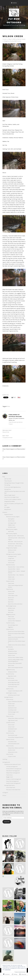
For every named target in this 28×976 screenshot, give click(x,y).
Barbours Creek (12, 550)
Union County (9, 754)
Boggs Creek (9, 777)
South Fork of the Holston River (16, 631)
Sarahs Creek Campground (13, 783)
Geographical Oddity (9, 501)
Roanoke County (10, 564)
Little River (11, 599)
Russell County (10, 674)
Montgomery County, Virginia (13, 554)
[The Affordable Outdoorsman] (8, 893)
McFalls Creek (11, 527)
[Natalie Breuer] (8, 918)
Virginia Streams (8, 514)
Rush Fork (10, 602)
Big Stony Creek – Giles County (16, 535)
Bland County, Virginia (11, 529)
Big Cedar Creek (12, 676)
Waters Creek (11, 731)
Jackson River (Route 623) (15, 663)
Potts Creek (11, 552)
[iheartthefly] (20, 881)
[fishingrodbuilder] (20, 894)
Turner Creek (11, 714)
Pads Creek (11, 616)
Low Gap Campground (11, 766)
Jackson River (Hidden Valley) (15, 657)
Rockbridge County (11, 606)
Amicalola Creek (12, 741)
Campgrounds (6, 762)
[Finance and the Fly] (20, 931)
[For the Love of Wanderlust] (8, 956)
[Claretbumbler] (8, 881)
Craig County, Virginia (11, 548)
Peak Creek (11, 583)
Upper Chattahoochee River (15, 701)
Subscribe (6, 821)
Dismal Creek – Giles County (15, 543)
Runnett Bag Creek (13, 625)
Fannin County (10, 733)
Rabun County (9, 745)
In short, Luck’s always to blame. (12, 499)
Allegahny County (9, 41)
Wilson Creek (11, 618)
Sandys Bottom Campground (13, 768)
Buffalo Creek (11, 608)
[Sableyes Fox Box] (20, 857)
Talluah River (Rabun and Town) (16, 718)
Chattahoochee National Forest (12, 764)
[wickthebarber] (20, 869)
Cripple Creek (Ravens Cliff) (15, 691)
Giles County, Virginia (11, 533)
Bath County (17, 41)
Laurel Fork (11, 593)
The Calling (7, 485)
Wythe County (9, 688)
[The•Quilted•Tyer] (20, 944)
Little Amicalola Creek (13, 743)
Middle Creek (11, 525)
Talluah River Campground (13, 773)
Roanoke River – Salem (14, 569)
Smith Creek (11, 703)
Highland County (10, 669)
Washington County (11, 693)
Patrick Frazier (21, 39)
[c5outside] (8, 857)
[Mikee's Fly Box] (20, 844)
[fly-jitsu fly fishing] (8, 906)
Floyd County (9, 589)
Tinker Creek (11, 579)
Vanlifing (4, 759)
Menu (15, 3)
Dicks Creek (11, 724)
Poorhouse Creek (12, 686)
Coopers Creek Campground (13, 779)
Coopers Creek (12, 756)
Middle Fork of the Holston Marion (17, 645)
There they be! (8, 481)
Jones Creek (11, 727)
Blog (3, 476)
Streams (4, 512)
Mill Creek (10, 612)
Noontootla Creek (12, 735)
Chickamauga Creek (13, 712)
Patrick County (10, 678)
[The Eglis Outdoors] (20, 906)
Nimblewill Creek (12, 729)
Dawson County (10, 739)
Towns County (9, 716)
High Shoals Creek (13, 720)
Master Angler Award (9, 495)
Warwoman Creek (12, 752)
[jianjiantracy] (8, 869)
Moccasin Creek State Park (13, 789)
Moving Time (7, 489)
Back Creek (11, 665)
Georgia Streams (8, 697)
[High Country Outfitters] (8, 931)
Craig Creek (11, 558)
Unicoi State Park (10, 787)
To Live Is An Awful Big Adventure (12, 487)
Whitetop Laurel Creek (14, 695)
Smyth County (10, 629)
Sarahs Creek (11, 750)
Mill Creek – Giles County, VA (15, 541)
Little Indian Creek (13, 595)
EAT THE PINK (7, 479)
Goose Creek (11, 591)
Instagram (5, 792)
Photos (4, 795)
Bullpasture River (12, 651)
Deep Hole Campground (12, 781)
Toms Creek (11, 562)
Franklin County (10, 623)
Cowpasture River (12, 653)
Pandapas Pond (12, 556)
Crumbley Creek (12, 710)
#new (8, 406)
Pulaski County (10, 581)
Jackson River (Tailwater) (14, 620)
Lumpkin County (10, 722)
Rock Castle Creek (13, 680)
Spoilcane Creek (12, 708)
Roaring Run (11, 519)
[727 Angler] (20, 919)
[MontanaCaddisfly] (8, 943)
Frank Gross (9, 775)
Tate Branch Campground (12, 770)
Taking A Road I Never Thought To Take (14, 483)
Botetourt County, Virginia (12, 516)
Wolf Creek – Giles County (14, 546)
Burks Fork (11, 597)
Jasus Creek (11, 705)
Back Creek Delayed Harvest (15, 667)
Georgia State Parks (9, 785)
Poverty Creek (11, 560)
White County (9, 699)
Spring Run (11, 649)
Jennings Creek (12, 523)
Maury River (11, 610)
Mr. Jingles (7, 507)
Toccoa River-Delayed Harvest (15, 737)
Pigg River (10, 627)
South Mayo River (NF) (13, 682)
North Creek (11, 521)
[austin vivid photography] (8, 844)
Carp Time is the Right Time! (11, 497)
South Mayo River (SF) (13, 684)
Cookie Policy (8, 969)
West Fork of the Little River (15, 604)
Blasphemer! (7, 509)
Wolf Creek (11, 531)
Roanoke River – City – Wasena (16, 575)
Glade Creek (11, 577)
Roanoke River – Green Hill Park (16, 567)
